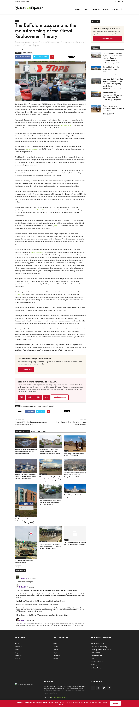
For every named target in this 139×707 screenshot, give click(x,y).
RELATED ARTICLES (22, 431)
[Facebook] (112, 1)
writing (56, 226)
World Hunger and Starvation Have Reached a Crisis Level (113, 108)
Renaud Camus (42, 210)
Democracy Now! (96, 656)
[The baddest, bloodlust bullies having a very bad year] (75, 488)
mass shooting (42, 406)
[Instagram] (115, 1)
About (55, 643)
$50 (38, 397)
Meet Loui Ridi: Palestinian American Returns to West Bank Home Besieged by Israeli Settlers (75, 475)
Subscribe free (26, 369)
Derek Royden (21, 49)
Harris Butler (106, 63)
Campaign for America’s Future (101, 650)
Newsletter (18, 647)
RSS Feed (18, 659)
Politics (66, 492)
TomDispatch (95, 653)
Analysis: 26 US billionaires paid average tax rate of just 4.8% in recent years (31, 423)
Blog (16, 653)
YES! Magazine (95, 665)
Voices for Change (20, 558)
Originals (96, 10)
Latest (86, 10)
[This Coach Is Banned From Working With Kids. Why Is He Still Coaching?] (75, 533)
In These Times (96, 668)
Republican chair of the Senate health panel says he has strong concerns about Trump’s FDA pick (25, 521)
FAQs (55, 653)
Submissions (57, 656)
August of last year (37, 252)
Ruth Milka (106, 102)
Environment (19, 447)
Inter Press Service (97, 662)
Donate (106, 10)
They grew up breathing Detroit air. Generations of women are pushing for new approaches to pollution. (50, 479)
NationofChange (27, 52)
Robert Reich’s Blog (97, 643)
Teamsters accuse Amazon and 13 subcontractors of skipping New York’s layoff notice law (50, 502)
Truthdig (93, 659)
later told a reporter (32, 149)
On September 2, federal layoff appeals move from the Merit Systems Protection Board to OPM (49, 451)
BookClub (18, 656)
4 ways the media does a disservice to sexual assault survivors (71, 423)
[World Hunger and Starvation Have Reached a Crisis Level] (75, 443)
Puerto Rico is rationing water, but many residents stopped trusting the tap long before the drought (50, 546)
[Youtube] (122, 1)
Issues (77, 10)
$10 (21, 397)
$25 (29, 397)
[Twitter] (118, 1)
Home (17, 643)
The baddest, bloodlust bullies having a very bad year (112, 69)
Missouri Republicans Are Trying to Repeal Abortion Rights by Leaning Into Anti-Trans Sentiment (25, 476)
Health (17, 516)
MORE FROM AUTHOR (38, 431)
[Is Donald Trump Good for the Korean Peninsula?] (26, 542)
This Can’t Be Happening (99, 647)
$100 (46, 397)
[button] (121, 9)
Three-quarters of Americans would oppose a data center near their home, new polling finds (26, 451)
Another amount (60, 397)
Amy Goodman (107, 88)
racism (51, 406)
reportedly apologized (66, 125)
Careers (55, 650)
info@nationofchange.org (59, 697)
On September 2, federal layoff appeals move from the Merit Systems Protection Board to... (112, 56)
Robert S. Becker (107, 74)
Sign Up (115, 10)
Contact (55, 659)
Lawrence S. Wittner (108, 113)
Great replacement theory (28, 406)
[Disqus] (50, 600)
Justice (17, 21)
